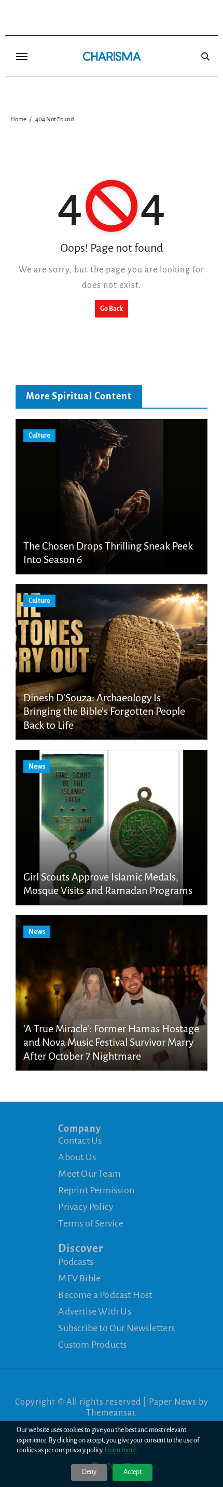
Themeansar (110, 1413)
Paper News (173, 1402)
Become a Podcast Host (105, 1295)
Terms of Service (90, 1223)
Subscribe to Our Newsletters (116, 1328)
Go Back (111, 308)
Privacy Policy (86, 1207)
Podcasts (75, 1262)
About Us (77, 1157)
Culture (39, 435)
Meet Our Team (89, 1173)
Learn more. (121, 1450)
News (37, 766)
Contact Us (80, 1140)
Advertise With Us (94, 1311)
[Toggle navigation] (22, 56)
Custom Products (92, 1344)
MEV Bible (79, 1278)
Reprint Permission (96, 1190)
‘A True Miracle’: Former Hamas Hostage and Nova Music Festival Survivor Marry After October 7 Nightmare (111, 1042)
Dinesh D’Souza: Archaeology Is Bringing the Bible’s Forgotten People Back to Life (104, 711)
